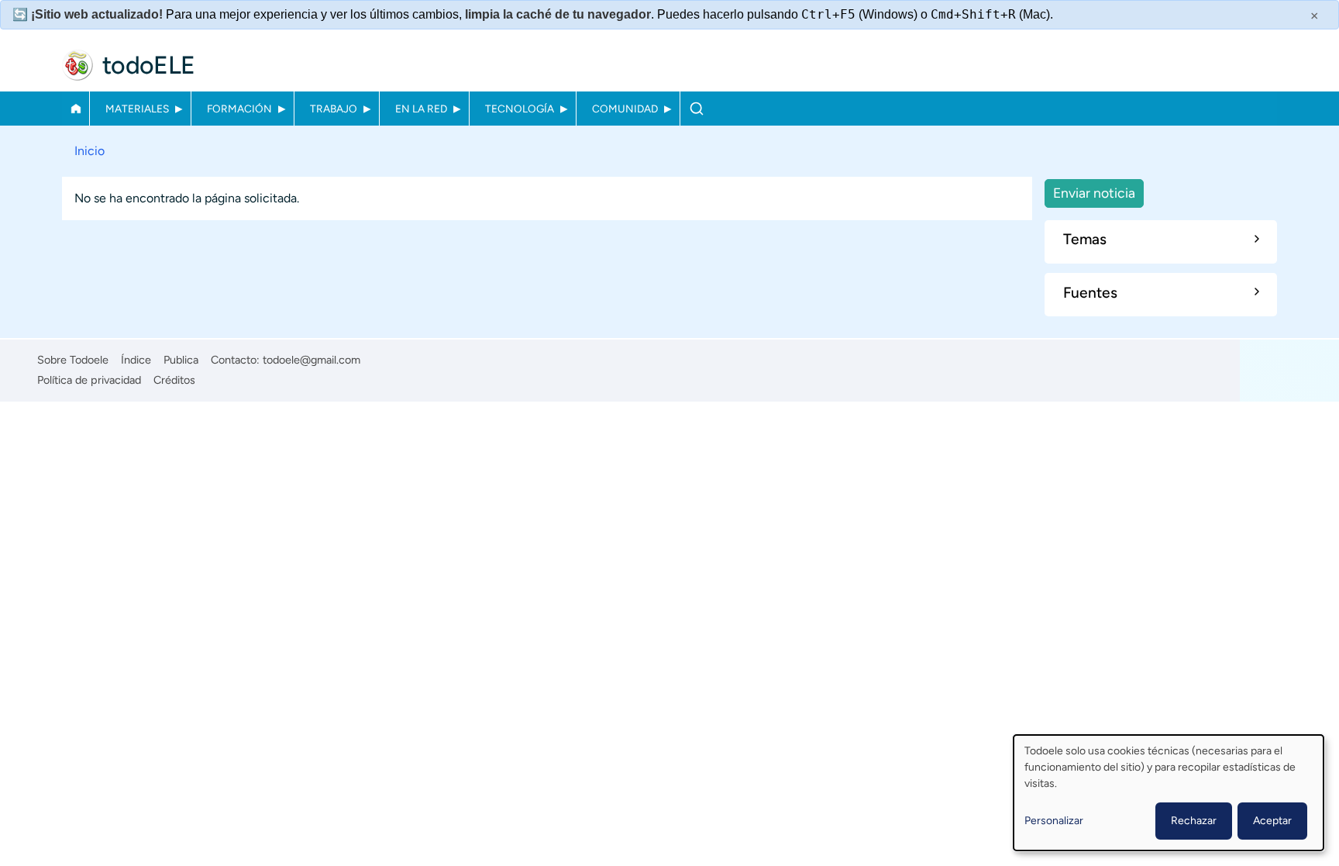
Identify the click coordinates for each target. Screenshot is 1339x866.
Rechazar (1194, 820)
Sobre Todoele (72, 360)
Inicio (75, 108)
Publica (181, 360)
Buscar (696, 108)
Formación (239, 108)
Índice (136, 360)
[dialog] (1169, 792)
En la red (421, 108)
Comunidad (625, 108)
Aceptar (1272, 820)
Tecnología (519, 108)
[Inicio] (77, 65)
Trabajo (333, 108)
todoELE (148, 65)
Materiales (137, 108)
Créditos (174, 380)
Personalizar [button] (1053, 820)
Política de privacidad (89, 380)
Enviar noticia (1094, 193)
